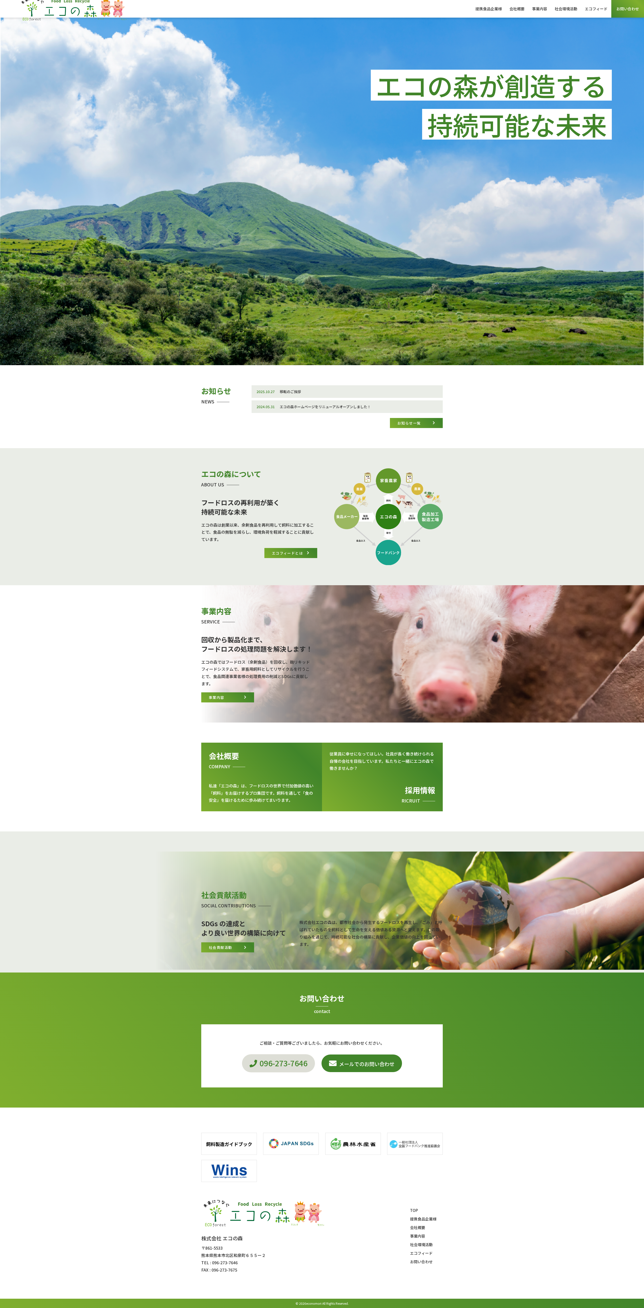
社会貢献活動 (220, 947)
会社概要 (517, 8)
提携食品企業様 (488, 8)
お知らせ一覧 (409, 423)
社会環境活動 (566, 8)
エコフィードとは (287, 553)
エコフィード (596, 8)
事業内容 (539, 8)
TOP (414, 1210)
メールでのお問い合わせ (366, 1064)
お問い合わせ (627, 8)
